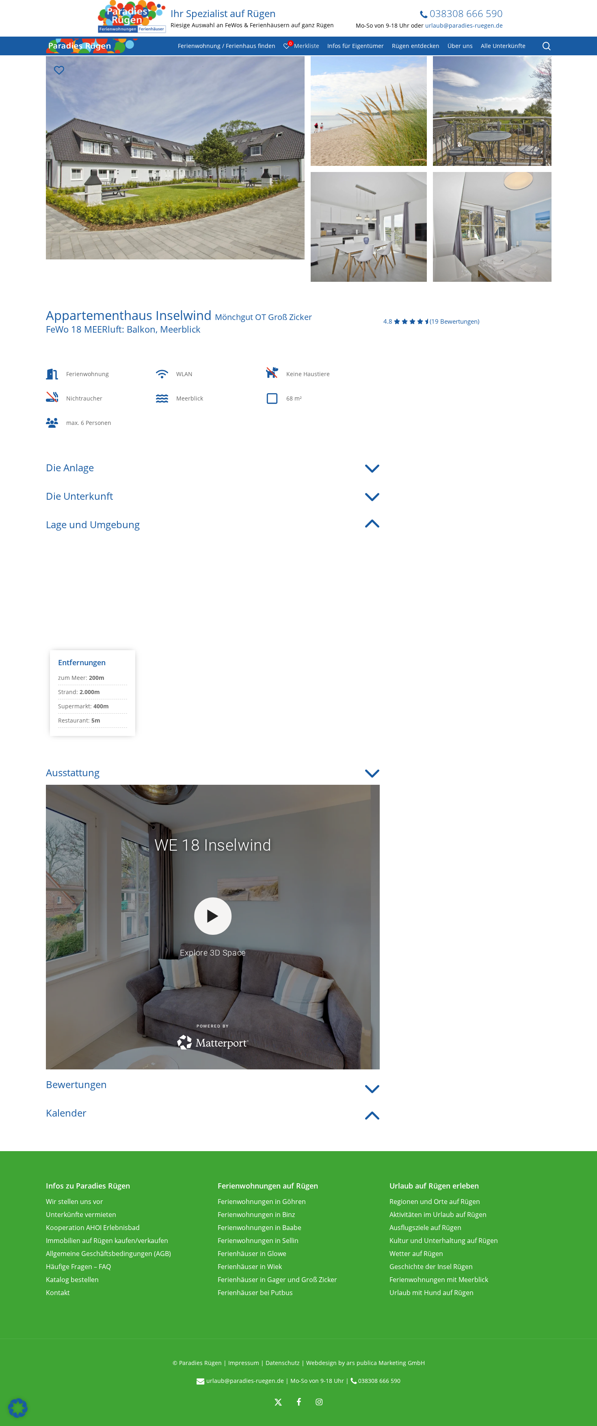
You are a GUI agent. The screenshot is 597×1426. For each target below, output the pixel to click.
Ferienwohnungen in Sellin (258, 1240)
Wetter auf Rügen (416, 1253)
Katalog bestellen (72, 1279)
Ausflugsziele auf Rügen (425, 1227)
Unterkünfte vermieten (81, 1214)
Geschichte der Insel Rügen (431, 1266)
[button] (18, 1408)
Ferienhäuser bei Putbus (255, 1292)
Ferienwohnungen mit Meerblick (438, 1279)
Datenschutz (283, 1363)
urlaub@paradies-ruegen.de (464, 25)
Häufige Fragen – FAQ (78, 1266)
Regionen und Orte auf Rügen (434, 1201)
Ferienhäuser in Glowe (252, 1253)
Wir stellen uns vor (74, 1201)
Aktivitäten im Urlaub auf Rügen (438, 1214)
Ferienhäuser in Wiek (250, 1266)
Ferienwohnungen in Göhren (262, 1201)
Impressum (243, 1363)
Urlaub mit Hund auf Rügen (431, 1292)
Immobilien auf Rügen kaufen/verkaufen (107, 1240)
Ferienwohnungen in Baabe (259, 1227)
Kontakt (58, 1292)
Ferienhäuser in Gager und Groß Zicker (277, 1279)
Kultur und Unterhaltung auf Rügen (443, 1240)
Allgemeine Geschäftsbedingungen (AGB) (108, 1253)
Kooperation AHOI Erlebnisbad (93, 1227)
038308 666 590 (465, 13)
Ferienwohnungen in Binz (256, 1214)
